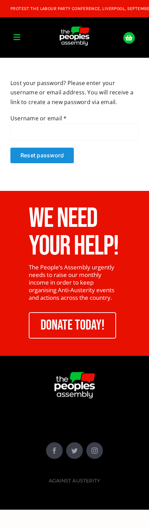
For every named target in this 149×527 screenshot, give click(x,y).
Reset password (42, 155)
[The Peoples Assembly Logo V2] (74, 22)
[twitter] (74, 450)
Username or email (38, 118)
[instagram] (94, 450)
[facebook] (54, 450)
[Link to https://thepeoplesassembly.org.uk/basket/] (129, 38)
